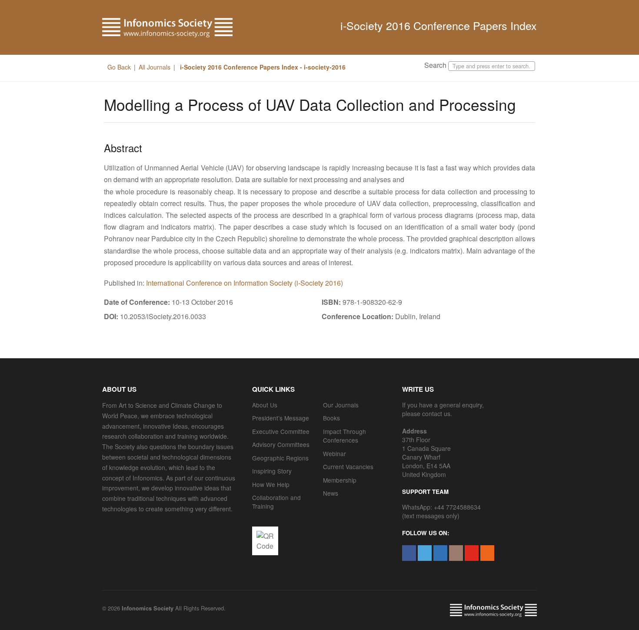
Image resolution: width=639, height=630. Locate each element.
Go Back (119, 67)
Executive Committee (281, 431)
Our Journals (341, 404)
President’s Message (280, 417)
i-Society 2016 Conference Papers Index (438, 25)
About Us (264, 404)
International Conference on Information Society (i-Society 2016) (244, 283)
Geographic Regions (280, 457)
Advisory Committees (281, 444)
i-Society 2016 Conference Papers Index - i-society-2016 (262, 67)
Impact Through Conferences (344, 435)
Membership (339, 480)
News (330, 493)
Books (331, 417)
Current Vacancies (348, 466)
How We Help (271, 484)
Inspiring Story (272, 471)
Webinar (334, 453)
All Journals (154, 67)
